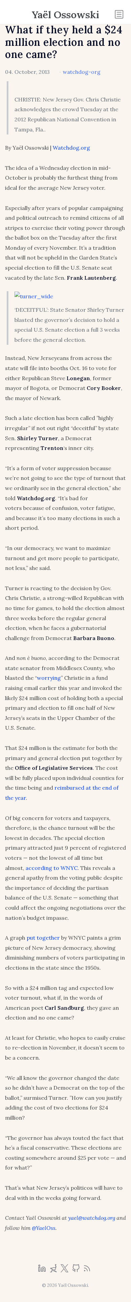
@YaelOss (43, 1227)
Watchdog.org (71, 147)
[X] (65, 1270)
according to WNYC (52, 868)
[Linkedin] (42, 1270)
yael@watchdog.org (91, 1217)
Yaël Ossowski (65, 14)
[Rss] (87, 1270)
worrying (49, 677)
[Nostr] (54, 1270)
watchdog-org (81, 71)
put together (43, 937)
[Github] (76, 1270)
